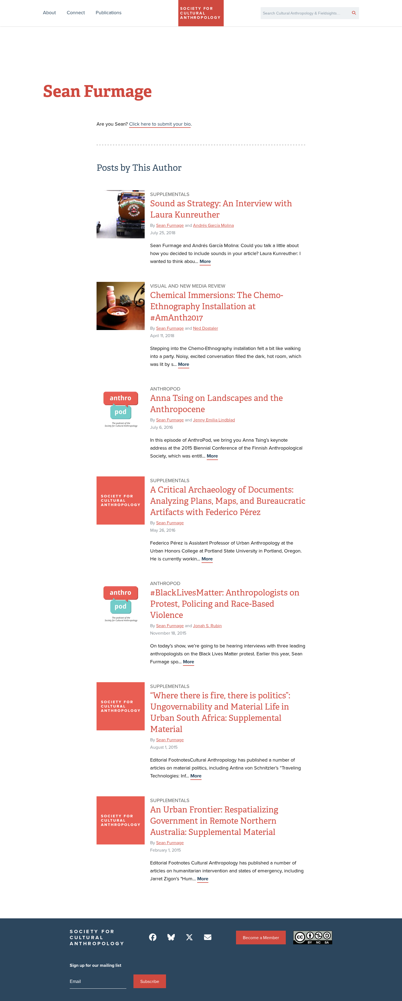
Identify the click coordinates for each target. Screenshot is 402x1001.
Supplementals (170, 194)
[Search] (354, 13)
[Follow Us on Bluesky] (171, 937)
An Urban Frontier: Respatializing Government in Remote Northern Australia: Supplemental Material (214, 821)
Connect (76, 12)
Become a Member (261, 938)
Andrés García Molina (213, 225)
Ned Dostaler (205, 328)
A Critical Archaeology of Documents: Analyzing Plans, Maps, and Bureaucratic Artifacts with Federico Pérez (227, 501)
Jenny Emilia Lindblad (214, 420)
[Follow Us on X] (189, 937)
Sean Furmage (170, 225)
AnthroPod (165, 388)
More (205, 261)
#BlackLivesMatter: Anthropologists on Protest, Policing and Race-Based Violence (224, 604)
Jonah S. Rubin (207, 626)
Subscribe (149, 981)
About (49, 12)
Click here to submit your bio (160, 123)
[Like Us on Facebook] (152, 937)
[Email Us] (207, 937)
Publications (108, 12)
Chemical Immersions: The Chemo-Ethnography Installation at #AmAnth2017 (216, 306)
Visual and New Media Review (187, 285)
